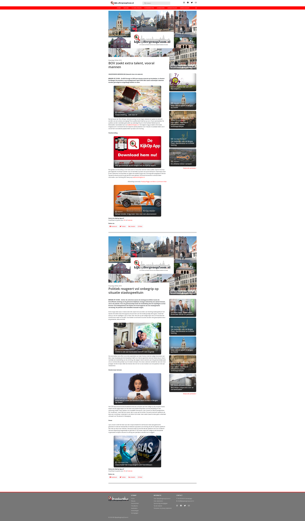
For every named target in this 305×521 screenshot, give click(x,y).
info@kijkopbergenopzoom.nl (186, 501)
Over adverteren (158, 501)
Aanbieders (134, 508)
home (119, 8)
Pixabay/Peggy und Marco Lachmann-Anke (153, 181)
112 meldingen (136, 8)
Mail (140, 226)
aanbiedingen (172, 8)
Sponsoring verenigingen (161, 503)
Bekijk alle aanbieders (189, 168)
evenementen (149, 8)
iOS (125, 220)
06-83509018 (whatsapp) (185, 498)
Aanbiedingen (135, 510)
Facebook (114, 226)
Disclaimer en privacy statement (163, 508)
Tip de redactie (158, 506)
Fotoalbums (134, 506)
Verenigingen (134, 513)
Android (129, 220)
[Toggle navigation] (196, 8)
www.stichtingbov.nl (139, 177)
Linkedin (132, 226)
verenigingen (184, 8)
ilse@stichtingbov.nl (133, 125)
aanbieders (161, 8)
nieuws (126, 8)
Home (133, 498)
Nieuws (133, 501)
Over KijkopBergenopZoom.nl (162, 498)
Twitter (123, 226)
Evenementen (135, 503)
